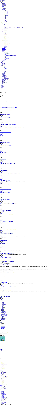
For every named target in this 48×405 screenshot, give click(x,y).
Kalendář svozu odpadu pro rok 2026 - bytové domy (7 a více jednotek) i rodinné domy (12, 127)
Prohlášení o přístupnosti (3, 402)
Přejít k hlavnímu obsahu (2, 0)
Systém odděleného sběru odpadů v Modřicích (6, 233)
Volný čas (1, 385)
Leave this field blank (2, 334)
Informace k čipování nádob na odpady (5, 264)
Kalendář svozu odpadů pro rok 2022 (5, 257)
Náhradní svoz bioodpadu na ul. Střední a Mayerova (7, 214)
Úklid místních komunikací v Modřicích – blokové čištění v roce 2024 (10, 173)
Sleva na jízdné (2, 325)
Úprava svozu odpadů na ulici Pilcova (5, 117)
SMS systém (2, 328)
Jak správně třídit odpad (3, 243)
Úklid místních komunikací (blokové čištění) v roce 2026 (8, 124)
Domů (0, 95)
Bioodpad (1, 135)
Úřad (1, 370)
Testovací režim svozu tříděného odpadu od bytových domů (8, 203)
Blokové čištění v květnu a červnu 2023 (5, 210)
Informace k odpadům (3, 240)
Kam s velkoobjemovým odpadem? (5, 199)
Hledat (1, 92)
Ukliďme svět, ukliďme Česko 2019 (5, 296)
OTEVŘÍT (1, 230)
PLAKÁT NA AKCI (2, 160)
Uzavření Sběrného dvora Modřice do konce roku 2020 (8, 286)
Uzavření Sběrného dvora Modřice (5, 114)
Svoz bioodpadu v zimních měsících (5, 290)
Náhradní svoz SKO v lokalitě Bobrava (5, 132)
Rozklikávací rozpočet (3, 327)
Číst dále (1, 109)
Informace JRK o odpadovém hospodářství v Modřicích (8, 229)
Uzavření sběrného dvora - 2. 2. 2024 (5, 189)
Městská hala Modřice (3, 326)
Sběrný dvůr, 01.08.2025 (3, 152)
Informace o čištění (2, 211)
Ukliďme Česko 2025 (3, 159)
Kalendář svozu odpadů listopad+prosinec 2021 (7, 261)
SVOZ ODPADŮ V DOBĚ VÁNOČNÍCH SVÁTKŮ (7, 163)
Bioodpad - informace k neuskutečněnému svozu (7, 253)
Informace (1, 389)
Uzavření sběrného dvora (3, 170)
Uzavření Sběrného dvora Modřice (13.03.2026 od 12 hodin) (8, 107)
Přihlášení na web (2, 403)
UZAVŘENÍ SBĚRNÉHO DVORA (5, 180)
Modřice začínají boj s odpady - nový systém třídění (7, 272)
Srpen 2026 (1, 349)
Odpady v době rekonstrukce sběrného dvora (6, 221)
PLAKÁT (1, 200)
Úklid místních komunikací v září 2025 (5, 145)
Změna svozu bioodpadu (3, 282)
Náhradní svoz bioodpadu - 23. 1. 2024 (5, 184)
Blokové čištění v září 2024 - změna (5, 192)
